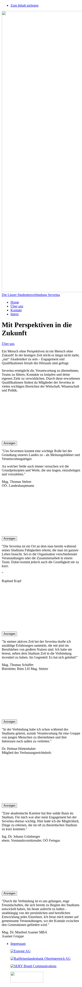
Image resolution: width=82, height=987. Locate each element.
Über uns (16, 306)
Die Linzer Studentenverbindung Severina (31, 295)
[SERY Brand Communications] (33, 966)
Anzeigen (9, 443)
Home (14, 302)
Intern (14, 314)
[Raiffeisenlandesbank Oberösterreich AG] (40, 958)
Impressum (18, 943)
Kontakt (16, 310)
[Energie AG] (20, 951)
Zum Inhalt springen (24, 5)
